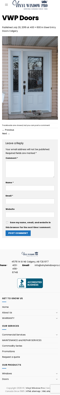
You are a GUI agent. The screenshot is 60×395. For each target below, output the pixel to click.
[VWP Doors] (30, 77)
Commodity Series (12, 345)
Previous (8, 129)
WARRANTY (8, 318)
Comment (12, 158)
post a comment (42, 125)
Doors (5, 379)
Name (10, 182)
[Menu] (6, 4)
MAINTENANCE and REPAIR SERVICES (21, 340)
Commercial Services (14, 334)
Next (6, 133)
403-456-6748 (15, 269)
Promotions (8, 351)
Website (10, 209)
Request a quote (11, 357)
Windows (7, 373)
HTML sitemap (33, 391)
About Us (7, 312)
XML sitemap (48, 391)
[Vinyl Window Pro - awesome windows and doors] (30, 4)
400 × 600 (35, 27)
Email (9, 195)
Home (5, 307)
